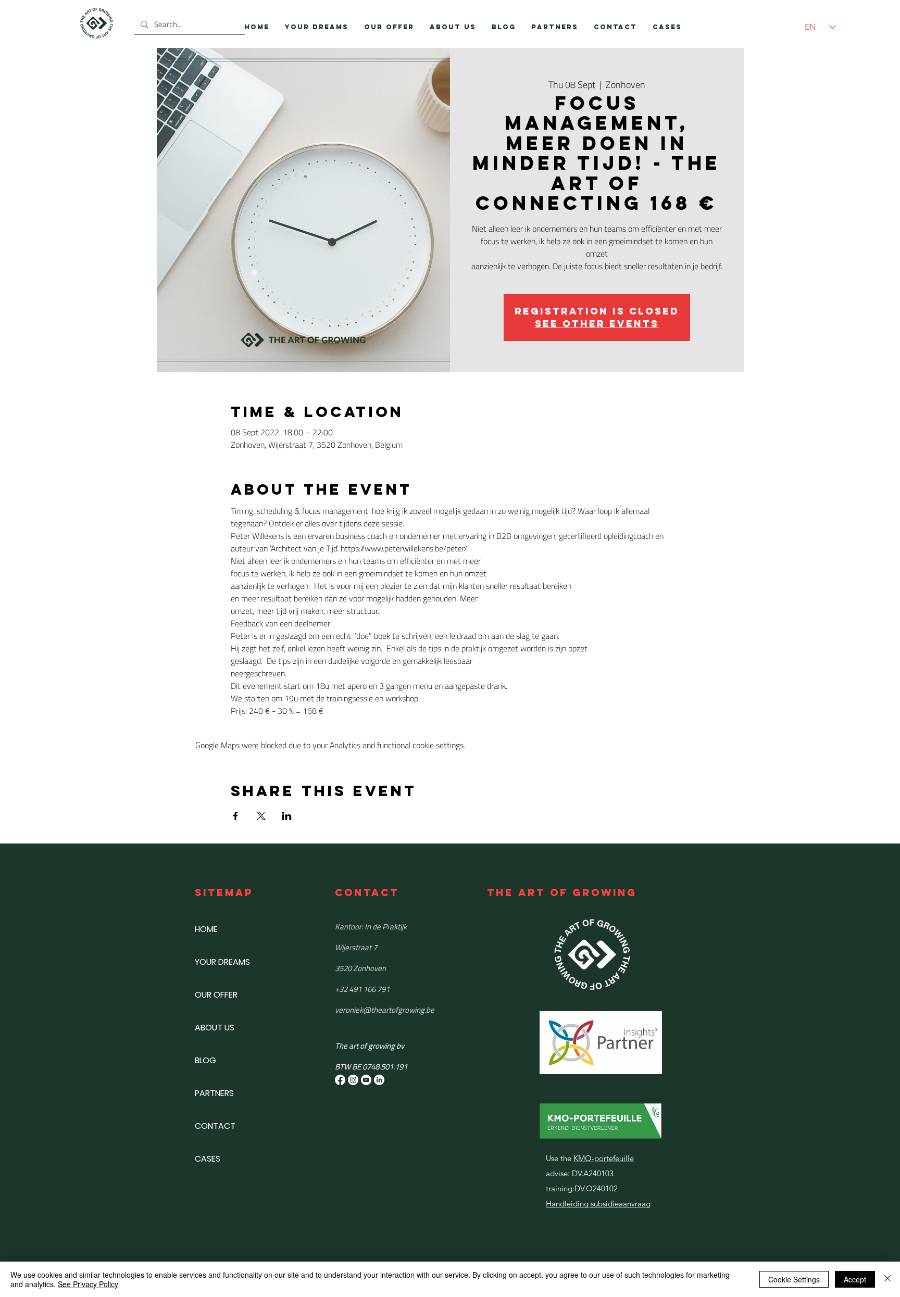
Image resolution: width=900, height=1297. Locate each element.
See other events (597, 324)
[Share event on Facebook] (236, 816)
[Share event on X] (261, 816)
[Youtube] (366, 1080)
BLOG (205, 1060)
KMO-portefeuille (603, 1158)
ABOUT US (214, 1028)
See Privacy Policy (88, 1284)
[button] (389, 27)
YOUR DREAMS (222, 962)
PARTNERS (214, 1093)
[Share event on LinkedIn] (287, 816)
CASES (207, 1159)
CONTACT (215, 1126)
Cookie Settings (794, 1279)
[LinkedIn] (379, 1080)
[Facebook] (340, 1080)
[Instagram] (353, 1080)
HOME (206, 929)
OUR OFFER (216, 995)
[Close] (887, 1279)
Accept (855, 1279)
